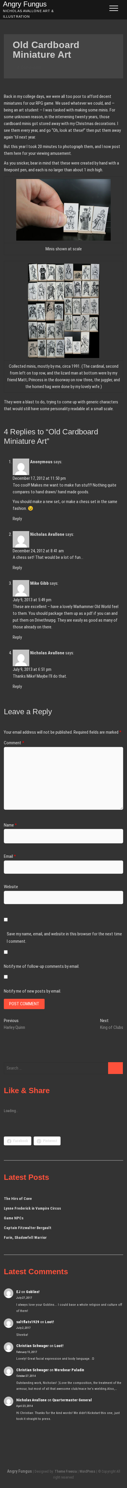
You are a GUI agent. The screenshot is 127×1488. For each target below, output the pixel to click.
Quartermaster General (72, 1400)
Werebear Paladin (69, 1370)
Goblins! (33, 1292)
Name (10, 825)
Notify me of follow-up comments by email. (41, 966)
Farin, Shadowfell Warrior (25, 1237)
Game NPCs (13, 1218)
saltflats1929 (27, 1322)
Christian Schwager (32, 1346)
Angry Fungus (19, 1471)
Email (10, 856)
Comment (14, 742)
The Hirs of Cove (18, 1198)
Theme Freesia (66, 1471)
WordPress (87, 1471)
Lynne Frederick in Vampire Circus (32, 1208)
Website (11, 886)
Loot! (49, 1322)
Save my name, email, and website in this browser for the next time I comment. (64, 937)
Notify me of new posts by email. (32, 991)
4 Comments (28, 67)
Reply (17, 518)
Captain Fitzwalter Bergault (27, 1228)
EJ (18, 1292)
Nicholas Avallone (47, 534)
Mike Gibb (39, 583)
